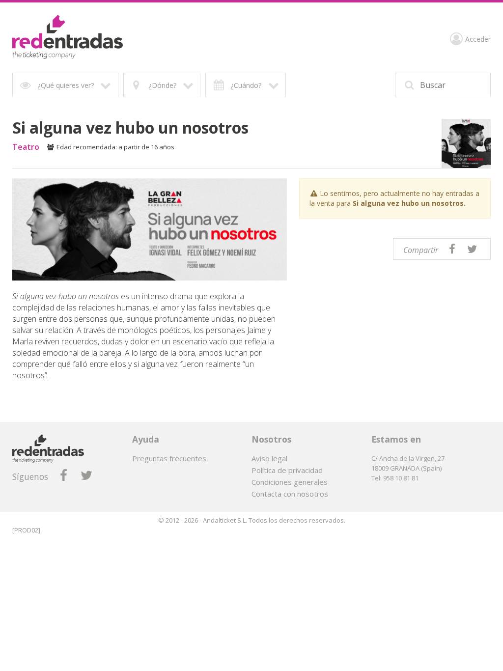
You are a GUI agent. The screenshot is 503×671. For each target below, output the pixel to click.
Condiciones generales (290, 482)
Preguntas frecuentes (169, 458)
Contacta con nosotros (290, 494)
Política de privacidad (287, 470)
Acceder (478, 39)
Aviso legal (269, 458)
